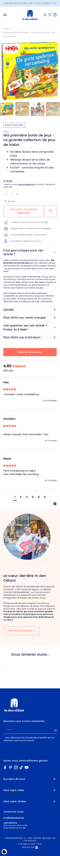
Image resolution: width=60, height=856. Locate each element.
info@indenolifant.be (13, 817)
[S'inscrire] (55, 730)
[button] (15, 497)
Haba (6, 131)
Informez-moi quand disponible (23, 211)
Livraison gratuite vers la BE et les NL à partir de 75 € (30, 3)
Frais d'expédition (26, 184)
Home (6, 28)
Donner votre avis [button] (30, 352)
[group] (30, 366)
